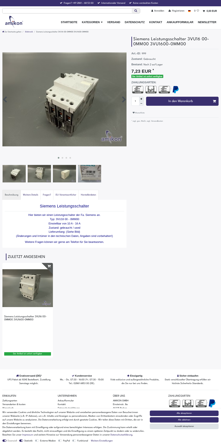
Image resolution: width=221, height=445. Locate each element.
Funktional (82, 441)
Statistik (28, 441)
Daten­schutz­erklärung (121, 435)
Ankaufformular (180, 22)
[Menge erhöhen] (141, 99)
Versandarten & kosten (14, 404)
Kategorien (91, 22)
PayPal (66, 441)
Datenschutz (135, 22)
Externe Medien (48, 441)
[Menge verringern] (141, 103)
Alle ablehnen (184, 420)
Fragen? (47, 195)
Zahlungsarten (9, 401)
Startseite (69, 22)
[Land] (189, 11)
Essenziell (12, 441)
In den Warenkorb (180, 101)
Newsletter (207, 22)
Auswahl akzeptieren (184, 426)
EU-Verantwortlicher (66, 195)
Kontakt (155, 22)
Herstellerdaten (88, 195)
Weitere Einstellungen (102, 441)
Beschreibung (11, 195)
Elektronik (29, 32)
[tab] (11, 195)
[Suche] (136, 10)
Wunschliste (140, 113)
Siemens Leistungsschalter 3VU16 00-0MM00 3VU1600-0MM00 (25, 318)
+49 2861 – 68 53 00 (83, 3)
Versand (113, 22)
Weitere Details (30, 195)
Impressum (27, 435)
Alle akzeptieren (184, 413)
